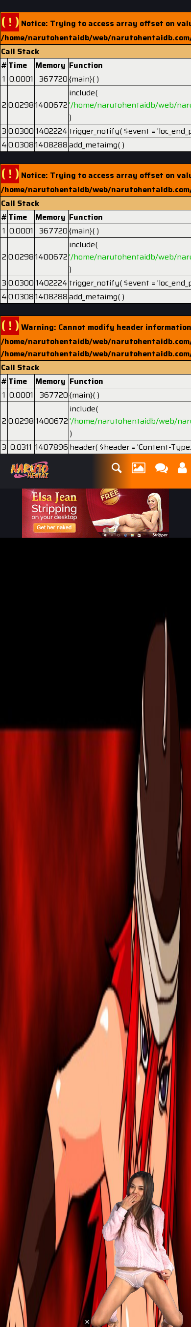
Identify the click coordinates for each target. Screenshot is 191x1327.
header (82, 447)
